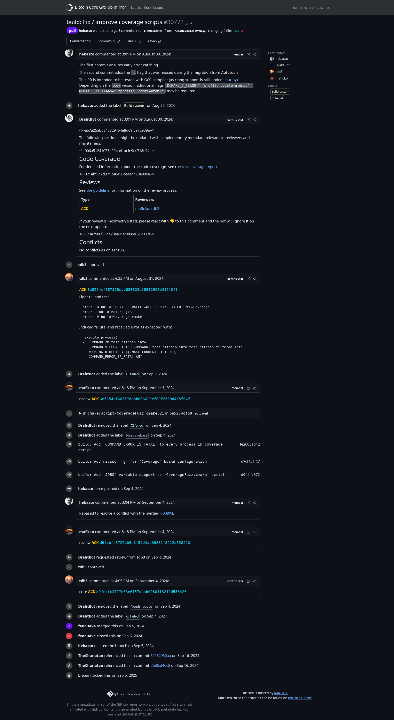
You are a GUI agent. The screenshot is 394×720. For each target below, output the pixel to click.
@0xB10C (281, 693)
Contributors (154, 7)
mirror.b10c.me (300, 698)
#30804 (166, 513)
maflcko (142, 208)
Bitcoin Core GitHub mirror (100, 7)
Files (131, 41)
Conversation (80, 41)
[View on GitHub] (187, 22)
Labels (136, 7)
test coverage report (199, 166)
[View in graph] (191, 22)
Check (153, 41)
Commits (106, 41)
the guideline (97, 190)
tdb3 (155, 208)
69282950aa (160, 655)
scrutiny (230, 79)
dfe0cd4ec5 (160, 665)
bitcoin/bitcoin (157, 704)
